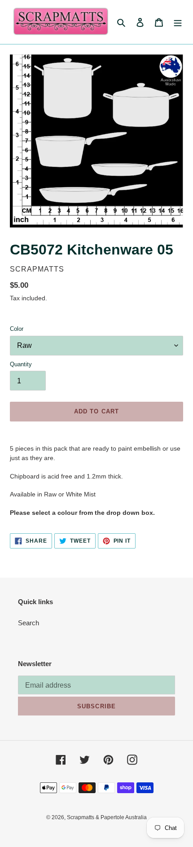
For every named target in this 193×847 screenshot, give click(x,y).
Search (28, 623)
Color (16, 328)
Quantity (21, 364)
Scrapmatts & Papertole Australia (107, 817)
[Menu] (177, 22)
